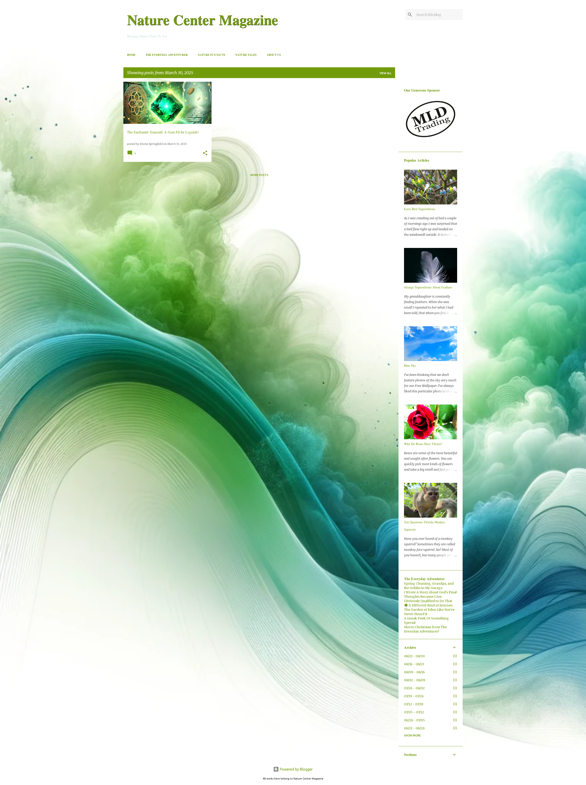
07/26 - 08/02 (414, 688)
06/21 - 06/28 (414, 728)
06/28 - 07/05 (414, 720)
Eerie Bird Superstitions (419, 209)
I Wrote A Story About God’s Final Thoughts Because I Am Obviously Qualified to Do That (430, 596)
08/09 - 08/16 (414, 672)
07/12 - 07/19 (413, 704)
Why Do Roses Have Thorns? (423, 444)
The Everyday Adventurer (167, 55)
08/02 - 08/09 (414, 680)
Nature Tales (246, 55)
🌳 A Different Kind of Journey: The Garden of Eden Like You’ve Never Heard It (429, 609)
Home (131, 55)
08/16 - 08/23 (414, 664)
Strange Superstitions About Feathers (428, 287)
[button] (205, 153)
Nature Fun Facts (211, 55)
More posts (259, 175)
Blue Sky (410, 365)
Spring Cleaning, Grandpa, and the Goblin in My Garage (429, 585)
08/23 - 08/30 (414, 656)
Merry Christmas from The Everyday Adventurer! (425, 629)
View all (385, 73)
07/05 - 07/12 (414, 712)
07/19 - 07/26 (414, 696)
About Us (274, 55)
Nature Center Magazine (202, 19)
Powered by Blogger (296, 769)
